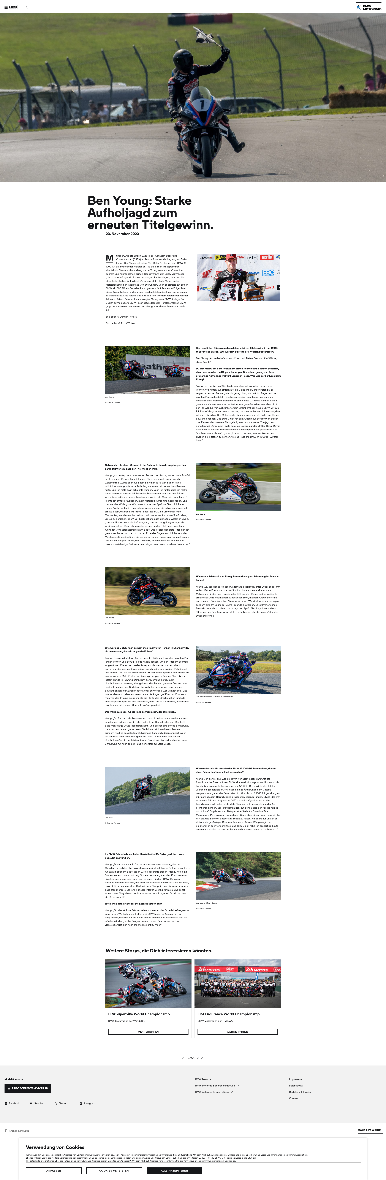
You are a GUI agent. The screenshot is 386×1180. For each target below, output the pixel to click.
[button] (11, 7)
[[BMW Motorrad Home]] (368, 7)
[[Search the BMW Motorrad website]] (26, 6)
